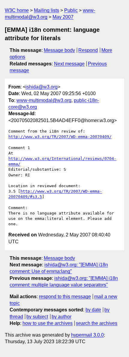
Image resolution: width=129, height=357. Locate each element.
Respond (88, 50)
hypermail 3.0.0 (87, 335)
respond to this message (65, 296)
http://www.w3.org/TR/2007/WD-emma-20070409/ (60, 136)
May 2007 (63, 17)
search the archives (96, 323)
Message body (59, 50)
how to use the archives (47, 323)
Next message (69, 63)
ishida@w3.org (42, 86)
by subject (37, 316)
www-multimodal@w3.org (43, 100)
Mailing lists (46, 10)
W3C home (17, 10)
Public (71, 10)
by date (93, 309)
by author (61, 316)
